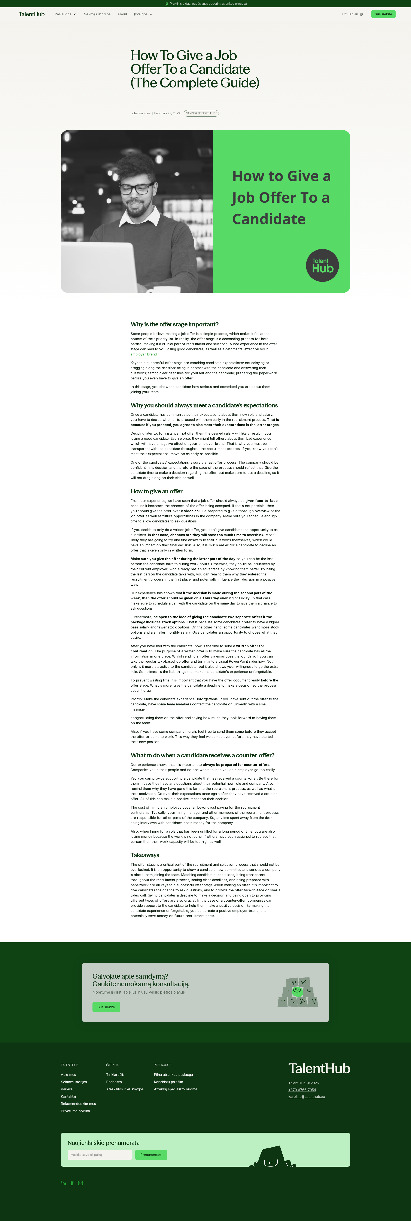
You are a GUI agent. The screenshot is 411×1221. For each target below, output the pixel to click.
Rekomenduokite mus (78, 1104)
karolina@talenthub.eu (306, 1096)
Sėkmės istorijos (74, 1082)
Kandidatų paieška (168, 1082)
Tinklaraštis (115, 1074)
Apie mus (68, 1074)
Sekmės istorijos (97, 14)
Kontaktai (68, 1096)
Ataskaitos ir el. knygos (125, 1089)
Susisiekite (383, 14)
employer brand (144, 354)
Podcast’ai (114, 1082)
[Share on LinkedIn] (63, 1183)
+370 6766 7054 (302, 1090)
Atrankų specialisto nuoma (175, 1089)
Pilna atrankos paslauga (173, 1074)
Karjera (67, 1089)
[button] (66, 14)
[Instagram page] (80, 1183)
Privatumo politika (75, 1111)
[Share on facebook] (71, 1183)
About (122, 14)
